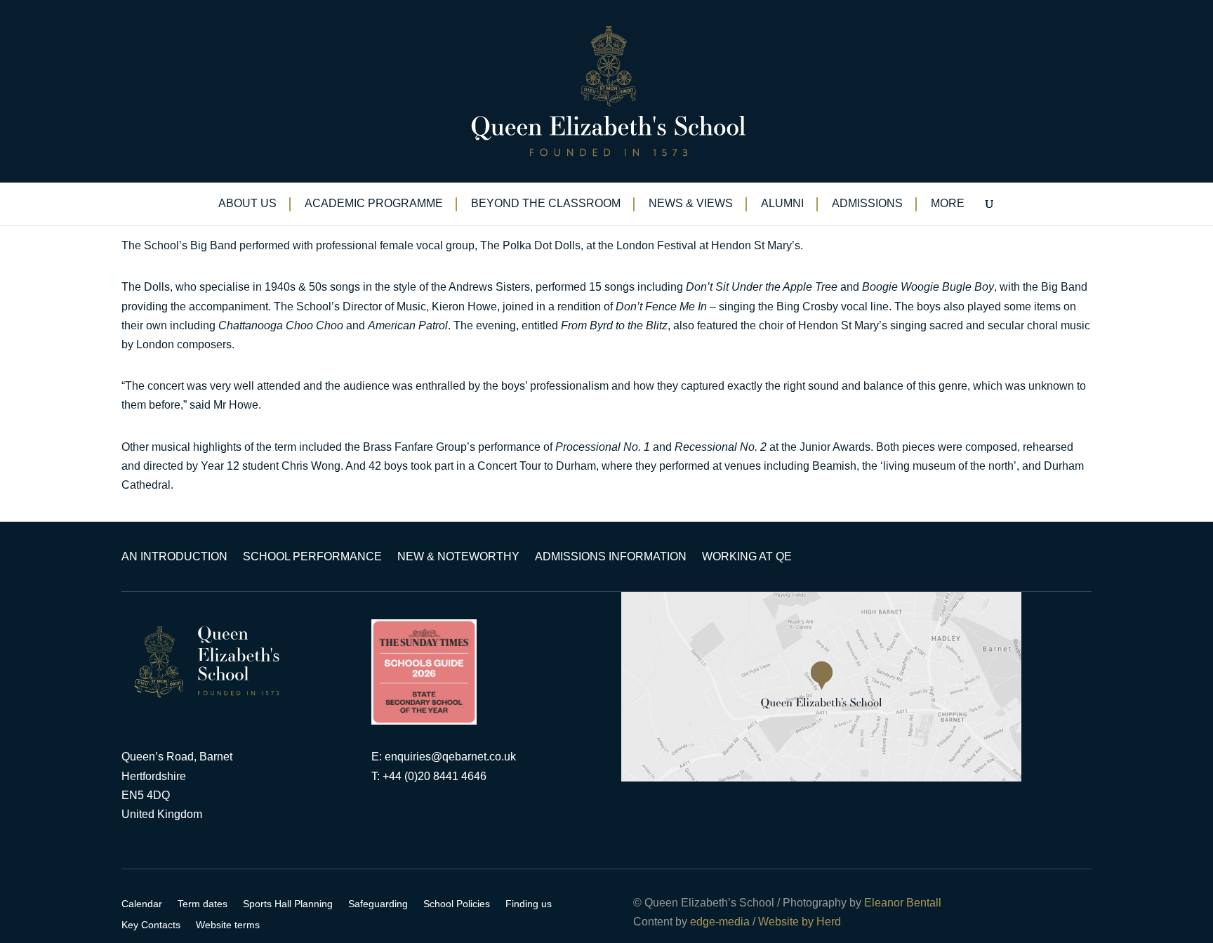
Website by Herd (799, 922)
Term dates (202, 904)
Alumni (782, 204)
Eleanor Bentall (902, 903)
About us (247, 204)
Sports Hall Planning (288, 904)
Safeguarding (378, 904)
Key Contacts (150, 925)
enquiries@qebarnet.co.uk (450, 757)
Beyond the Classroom (546, 204)
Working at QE (747, 557)
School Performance (312, 557)
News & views (691, 204)
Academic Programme (374, 204)
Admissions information (611, 557)
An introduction (174, 557)
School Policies (456, 904)
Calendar (141, 904)
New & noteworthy (458, 557)
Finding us (528, 904)
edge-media (720, 922)
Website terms (228, 925)
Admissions (867, 204)
